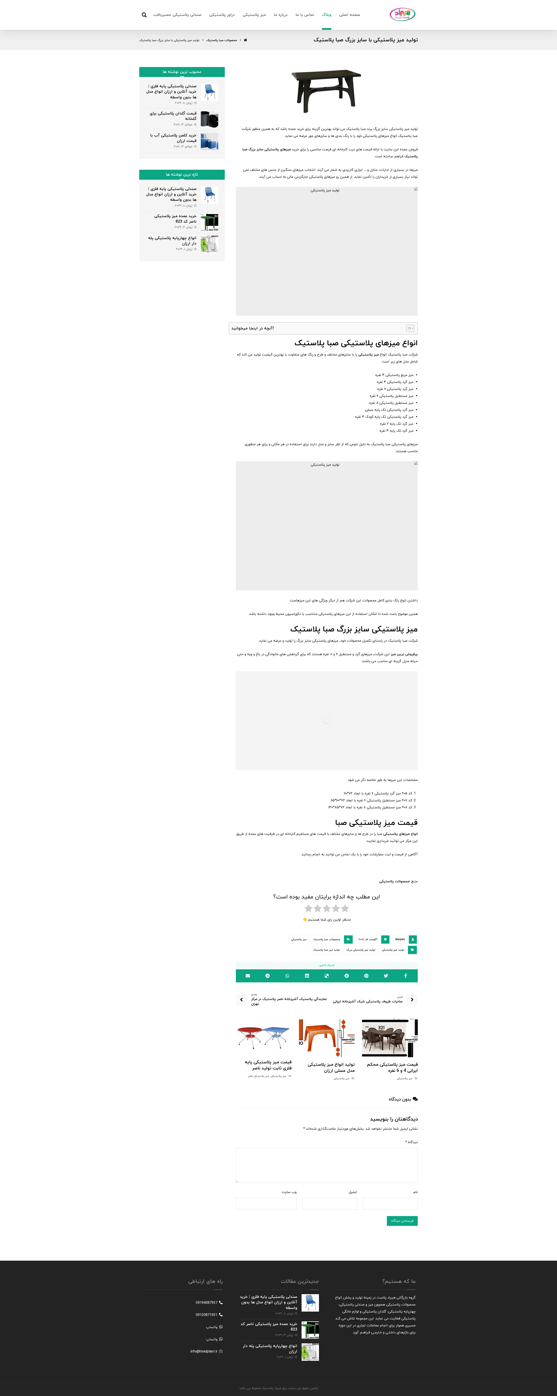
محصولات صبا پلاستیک (326, 939)
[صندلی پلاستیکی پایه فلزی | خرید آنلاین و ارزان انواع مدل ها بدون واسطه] (209, 92)
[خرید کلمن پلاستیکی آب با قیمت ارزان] (209, 141)
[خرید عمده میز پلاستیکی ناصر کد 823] (209, 222)
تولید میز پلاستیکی (393, 950)
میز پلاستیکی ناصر (258, 1076)
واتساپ (211, 1327)
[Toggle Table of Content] (408, 328)
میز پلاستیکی (299, 939)
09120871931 (206, 1315)
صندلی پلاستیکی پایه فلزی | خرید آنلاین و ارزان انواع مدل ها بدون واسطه (171, 92)
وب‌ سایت (289, 1192)
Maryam (400, 939)
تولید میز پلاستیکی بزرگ (360, 950)
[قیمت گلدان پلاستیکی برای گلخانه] (209, 119)
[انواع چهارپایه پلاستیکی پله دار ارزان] (209, 244)
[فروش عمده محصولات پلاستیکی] (402, 14)
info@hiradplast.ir (203, 1351)
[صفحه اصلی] (245, 40)
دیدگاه (411, 1142)
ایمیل (353, 1192)
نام (415, 1192)
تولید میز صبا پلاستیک (326, 950)
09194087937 (206, 1302)
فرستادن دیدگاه (402, 1221)
